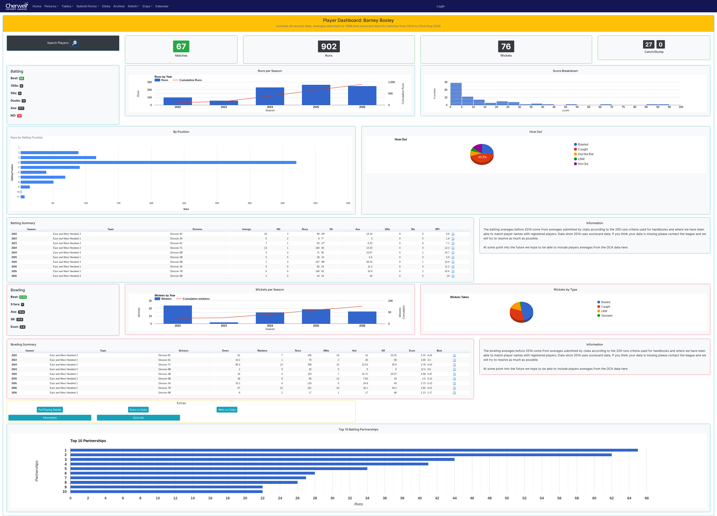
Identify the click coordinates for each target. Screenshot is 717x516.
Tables (66, 6)
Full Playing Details (49, 409)
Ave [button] (358, 229)
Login (441, 6)
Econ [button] (412, 350)
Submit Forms (87, 6)
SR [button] (383, 350)
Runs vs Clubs (138, 409)
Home (37, 6)
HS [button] (331, 229)
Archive (119, 6)
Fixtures (50, 6)
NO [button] (278, 229)
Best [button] (439, 350)
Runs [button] (305, 229)
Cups (146, 6)
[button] (460, 229)
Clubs (106, 6)
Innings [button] (246, 229)
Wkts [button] (326, 350)
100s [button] (387, 229)
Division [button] (197, 229)
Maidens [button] (262, 350)
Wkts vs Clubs (227, 409)
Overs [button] (225, 350)
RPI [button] (437, 229)
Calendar (162, 6)
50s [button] (413, 229)
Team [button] (111, 229)
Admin (132, 6)
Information (50, 417)
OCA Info (138, 417)
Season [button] (31, 229)
